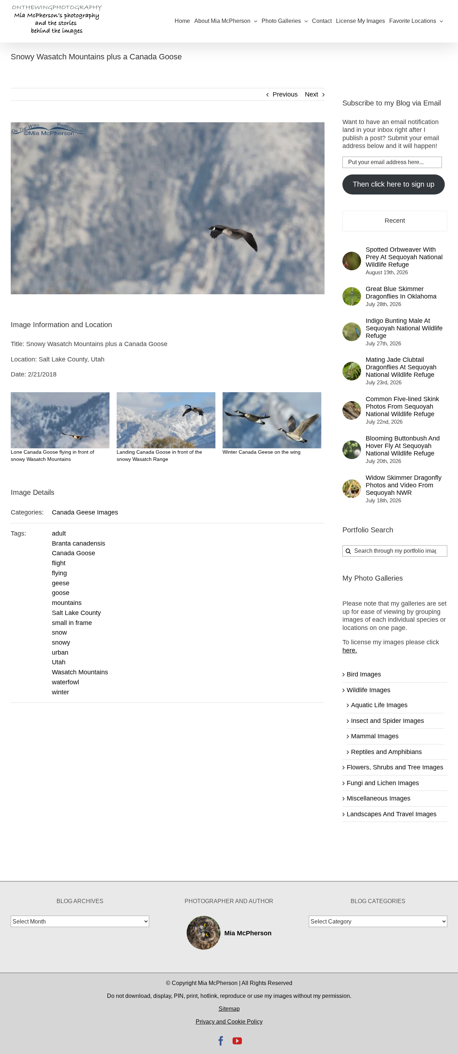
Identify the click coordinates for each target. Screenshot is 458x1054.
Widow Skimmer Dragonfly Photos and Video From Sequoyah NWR (404, 485)
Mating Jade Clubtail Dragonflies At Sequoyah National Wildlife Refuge (401, 367)
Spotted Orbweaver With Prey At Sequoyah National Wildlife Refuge (404, 257)
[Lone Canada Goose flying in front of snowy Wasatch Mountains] (60, 420)
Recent (395, 220)
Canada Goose (73, 553)
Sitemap (229, 1009)
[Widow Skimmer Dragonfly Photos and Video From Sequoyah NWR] (351, 483)
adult (59, 533)
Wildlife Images (368, 690)
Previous (285, 94)
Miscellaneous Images (378, 798)
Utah (58, 662)
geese (60, 583)
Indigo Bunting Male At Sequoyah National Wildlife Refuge (404, 328)
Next (311, 94)
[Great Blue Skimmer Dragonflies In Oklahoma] (351, 291)
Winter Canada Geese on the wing (262, 452)
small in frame (72, 622)
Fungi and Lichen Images (383, 783)
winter (60, 692)
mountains (67, 602)
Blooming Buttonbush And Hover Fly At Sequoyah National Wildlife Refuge (403, 446)
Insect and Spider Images (387, 720)
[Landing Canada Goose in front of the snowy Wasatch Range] (166, 420)
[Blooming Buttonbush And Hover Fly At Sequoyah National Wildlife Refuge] (351, 444)
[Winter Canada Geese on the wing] (272, 420)
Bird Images (364, 674)
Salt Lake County (76, 612)
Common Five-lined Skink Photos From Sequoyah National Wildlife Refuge (402, 406)
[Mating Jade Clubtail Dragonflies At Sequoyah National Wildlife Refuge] (351, 365)
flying (59, 573)
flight (58, 563)
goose (60, 592)
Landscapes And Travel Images (392, 814)
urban (60, 652)
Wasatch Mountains (80, 672)
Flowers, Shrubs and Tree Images (395, 767)
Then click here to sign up (393, 184)
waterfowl (65, 682)
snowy (61, 642)
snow (59, 632)
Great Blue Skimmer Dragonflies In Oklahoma (401, 292)
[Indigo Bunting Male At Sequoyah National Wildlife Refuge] (351, 326)
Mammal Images (375, 736)
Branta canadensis (78, 543)
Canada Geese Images (85, 512)
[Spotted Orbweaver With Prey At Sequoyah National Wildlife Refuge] (351, 255)
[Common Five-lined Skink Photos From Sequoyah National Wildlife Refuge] (351, 405)
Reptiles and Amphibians (386, 751)
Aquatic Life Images (379, 705)
